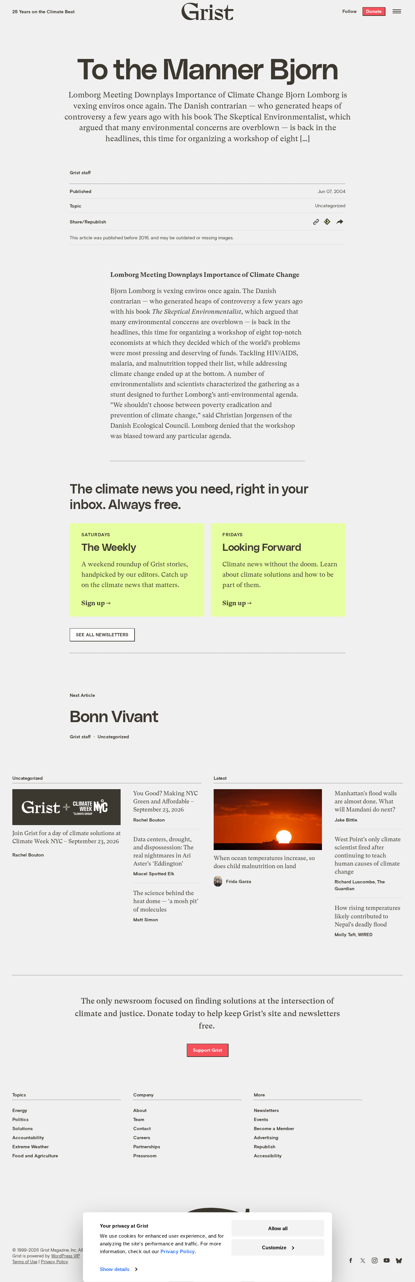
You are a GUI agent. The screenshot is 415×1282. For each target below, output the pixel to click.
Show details (114, 1269)
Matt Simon (145, 919)
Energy (19, 1110)
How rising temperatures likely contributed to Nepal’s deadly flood (367, 915)
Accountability (28, 1137)
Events (261, 1119)
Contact (142, 1128)
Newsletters (266, 1110)
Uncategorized (330, 205)
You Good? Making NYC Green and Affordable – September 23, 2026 (165, 801)
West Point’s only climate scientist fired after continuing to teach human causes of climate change (368, 855)
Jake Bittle (346, 820)
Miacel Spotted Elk (153, 873)
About (140, 1110)
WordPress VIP (65, 1255)
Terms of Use (24, 1261)
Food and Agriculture (35, 1155)
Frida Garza (238, 881)
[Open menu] (397, 11)
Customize (274, 1247)
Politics (20, 1119)
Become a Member (274, 1128)
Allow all (278, 1228)
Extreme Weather (30, 1146)
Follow (349, 11)
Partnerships (146, 1146)
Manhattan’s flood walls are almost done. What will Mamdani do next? (366, 801)
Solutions (22, 1128)
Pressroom (145, 1155)
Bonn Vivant (114, 715)
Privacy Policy (54, 1261)
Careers (141, 1137)
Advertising (266, 1137)
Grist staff (80, 172)
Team (138, 1119)
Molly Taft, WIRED (354, 934)
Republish (264, 1146)
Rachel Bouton (28, 854)
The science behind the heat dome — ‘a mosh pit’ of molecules (165, 901)
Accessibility (268, 1155)
